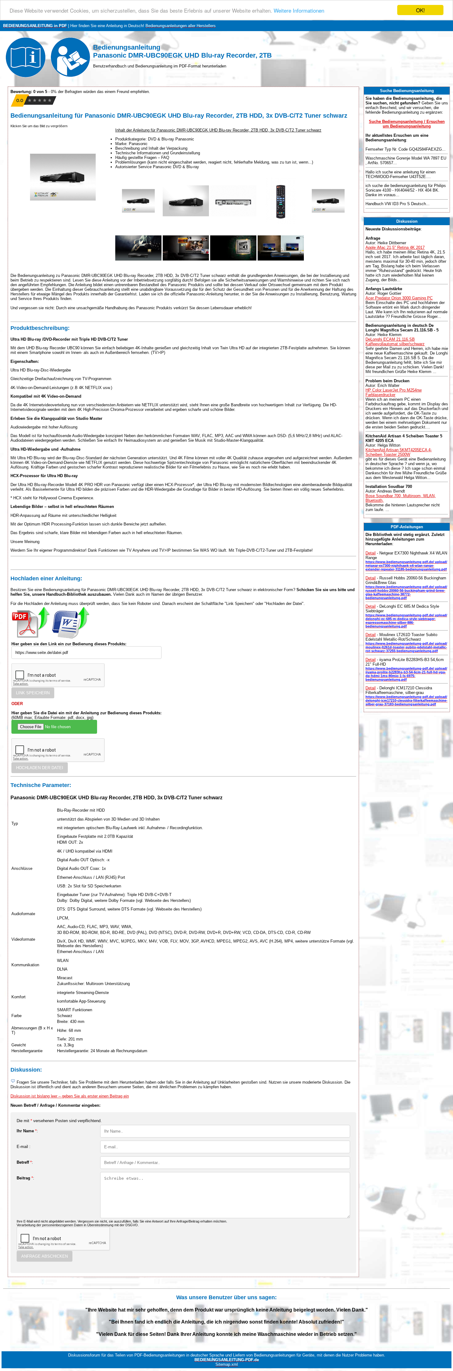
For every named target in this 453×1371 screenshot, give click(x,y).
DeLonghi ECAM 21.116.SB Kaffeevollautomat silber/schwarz (395, 341)
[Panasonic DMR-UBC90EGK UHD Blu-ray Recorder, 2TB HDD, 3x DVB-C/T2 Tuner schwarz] (138, 222)
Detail (370, 553)
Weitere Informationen (299, 10)
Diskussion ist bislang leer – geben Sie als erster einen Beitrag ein (69, 1096)
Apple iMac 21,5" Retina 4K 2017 (395, 247)
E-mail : (24, 1146)
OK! (420, 10)
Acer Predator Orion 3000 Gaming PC (399, 298)
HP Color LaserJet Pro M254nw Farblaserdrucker (393, 392)
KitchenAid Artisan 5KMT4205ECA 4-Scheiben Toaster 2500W (398, 452)
